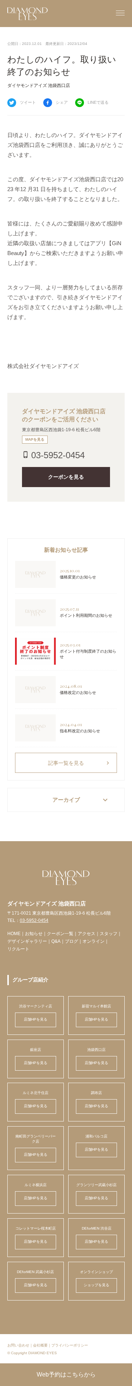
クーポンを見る (66, 477)
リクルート (18, 949)
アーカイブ (81, 799)
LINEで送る (98, 102)
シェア (62, 102)
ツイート (28, 102)
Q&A (55, 941)
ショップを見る (96, 1285)
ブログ (71, 941)
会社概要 (40, 1345)
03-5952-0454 (58, 455)
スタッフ (108, 933)
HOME (14, 933)
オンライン (93, 941)
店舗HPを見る (35, 1019)
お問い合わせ (18, 1345)
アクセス (86, 933)
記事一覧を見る (79, 763)
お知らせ (34, 933)
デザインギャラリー (27, 941)
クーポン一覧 (60, 933)
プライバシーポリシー (69, 1345)
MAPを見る (34, 439)
